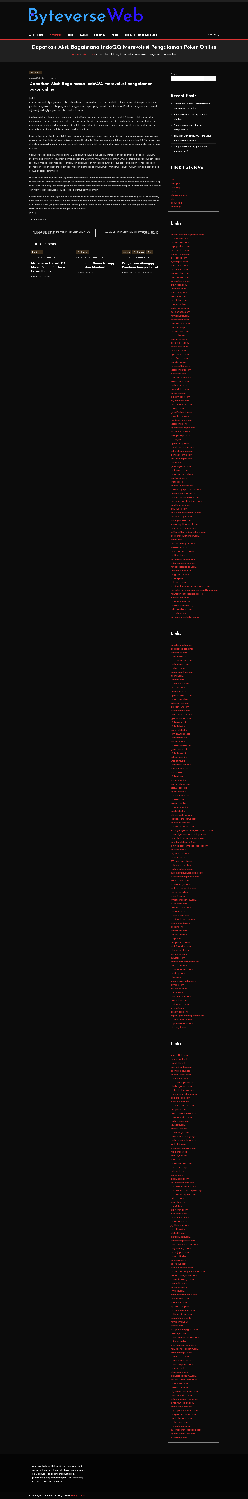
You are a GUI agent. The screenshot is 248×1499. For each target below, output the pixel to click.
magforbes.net (179, 1151)
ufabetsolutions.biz (181, 764)
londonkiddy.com (180, 597)
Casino (84, 35)
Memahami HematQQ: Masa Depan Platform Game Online (48, 267)
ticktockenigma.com (182, 458)
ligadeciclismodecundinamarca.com (190, 586)
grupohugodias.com (181, 922)
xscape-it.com (178, 857)
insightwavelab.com (181, 431)
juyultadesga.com (180, 884)
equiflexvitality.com (181, 504)
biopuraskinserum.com (183, 1310)
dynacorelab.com (180, 277)
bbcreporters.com (180, 822)
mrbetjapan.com (180, 1252)
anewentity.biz (178, 1256)
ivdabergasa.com (180, 880)
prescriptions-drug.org (183, 1136)
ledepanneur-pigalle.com (184, 1329)
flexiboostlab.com (180, 365)
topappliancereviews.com (184, 1410)
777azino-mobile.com (182, 861)
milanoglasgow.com (181, 1352)
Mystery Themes (77, 1495)
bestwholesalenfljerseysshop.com (189, 838)
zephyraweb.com (180, 304)
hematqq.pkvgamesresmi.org (48, 1481)
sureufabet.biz (178, 780)
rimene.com (177, 1325)
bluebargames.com (181, 1086)
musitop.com (178, 973)
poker (174, 191)
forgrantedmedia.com (183, 1105)
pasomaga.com (179, 1011)
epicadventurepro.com (183, 427)
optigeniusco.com (180, 311)
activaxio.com (178, 392)
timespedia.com (179, 1221)
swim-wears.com (180, 1101)
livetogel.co (177, 481)
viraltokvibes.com (180, 1144)
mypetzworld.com (180, 892)
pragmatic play (67, 1473)
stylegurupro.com (180, 400)
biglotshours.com (180, 706)
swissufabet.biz (179, 741)
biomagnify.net (179, 1027)
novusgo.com (178, 439)
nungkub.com (178, 992)
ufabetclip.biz (178, 726)
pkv (172, 179)
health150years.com (181, 1132)
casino (133, 272)
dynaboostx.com (180, 354)
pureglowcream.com (182, 1267)
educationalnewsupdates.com (187, 234)
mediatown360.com (181, 1387)
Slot (70, 35)
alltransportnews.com (182, 814)
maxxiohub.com (179, 300)
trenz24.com (177, 1205)
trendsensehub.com (181, 454)
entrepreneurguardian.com (185, 535)
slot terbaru (44, 1466)
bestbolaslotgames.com (184, 528)
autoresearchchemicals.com (186, 1429)
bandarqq (176, 187)
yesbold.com (177, 679)
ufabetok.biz (177, 799)
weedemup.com (179, 547)
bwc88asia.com (179, 903)
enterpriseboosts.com (183, 1182)
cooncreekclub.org (180, 1070)
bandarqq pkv (78, 1469)
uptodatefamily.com (182, 969)
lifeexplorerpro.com (181, 435)
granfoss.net (177, 1368)
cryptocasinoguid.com (183, 826)
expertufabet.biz (180, 729)
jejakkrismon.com (180, 1225)
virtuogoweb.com (180, 702)
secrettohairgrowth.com (184, 1275)
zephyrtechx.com (180, 338)
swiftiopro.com (179, 373)
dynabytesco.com (180, 396)
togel (128, 35)
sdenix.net (176, 1159)
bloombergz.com (180, 1178)
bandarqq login (75, 1466)
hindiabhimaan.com (181, 1418)
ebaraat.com (178, 687)
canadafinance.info (181, 1317)
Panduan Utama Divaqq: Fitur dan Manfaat (190, 116)
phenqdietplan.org (180, 950)
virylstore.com (178, 1124)
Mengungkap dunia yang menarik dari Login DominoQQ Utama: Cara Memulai (61, 232)
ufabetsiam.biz (179, 737)
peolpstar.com (178, 1109)
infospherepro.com (181, 416)
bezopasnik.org (179, 1286)
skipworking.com (179, 1209)
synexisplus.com (179, 261)
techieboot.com (179, 668)
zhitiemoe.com (179, 988)
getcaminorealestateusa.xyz (186, 616)
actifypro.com (178, 350)
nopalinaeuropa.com (182, 1023)
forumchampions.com (182, 1082)
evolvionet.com (179, 257)
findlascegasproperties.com (186, 489)
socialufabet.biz (179, 768)
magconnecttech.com (183, 474)
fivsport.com (177, 938)
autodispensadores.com (184, 558)
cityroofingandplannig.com (185, 876)
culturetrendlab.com (182, 450)
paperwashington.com (183, 543)
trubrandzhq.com (180, 327)
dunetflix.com (178, 957)
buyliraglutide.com (180, 710)
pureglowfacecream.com (184, 1244)
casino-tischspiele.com (183, 1194)
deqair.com (177, 926)
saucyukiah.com (179, 1055)
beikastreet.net (179, 1059)
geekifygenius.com (181, 466)
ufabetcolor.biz (179, 753)
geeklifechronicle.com (182, 412)
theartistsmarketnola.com (185, 1337)
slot (152, 272)
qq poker (37, 1469)
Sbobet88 (99, 35)
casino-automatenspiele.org (186, 1190)
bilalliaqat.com (178, 555)
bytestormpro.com (181, 443)
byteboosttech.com (181, 695)
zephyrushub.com (180, 246)
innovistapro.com (180, 362)
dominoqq (176, 202)
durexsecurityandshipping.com (187, 872)
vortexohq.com (179, 423)
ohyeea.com (177, 984)
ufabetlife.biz (178, 760)
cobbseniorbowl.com (182, 865)
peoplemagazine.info (182, 648)
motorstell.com (179, 1128)
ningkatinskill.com (180, 934)
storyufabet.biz (179, 787)
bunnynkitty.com (179, 1283)
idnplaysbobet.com (181, 520)
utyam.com (177, 977)
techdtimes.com (180, 664)
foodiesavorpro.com (181, 419)
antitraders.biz (178, 849)
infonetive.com (179, 1302)
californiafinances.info (182, 1314)
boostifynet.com (180, 331)
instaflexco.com (179, 358)
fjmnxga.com (178, 1290)
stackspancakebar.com (183, 1344)
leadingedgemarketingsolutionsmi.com (192, 830)
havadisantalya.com (181, 660)
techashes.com (179, 652)
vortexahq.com (179, 292)
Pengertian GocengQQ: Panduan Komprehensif (190, 149)
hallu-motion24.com (181, 1360)
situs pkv (175, 183)
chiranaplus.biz (178, 1341)
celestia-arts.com (180, 1078)
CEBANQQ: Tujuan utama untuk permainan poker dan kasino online (131, 232)
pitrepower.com (179, 1383)
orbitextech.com (179, 470)
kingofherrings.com (181, 1248)
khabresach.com (179, 1422)
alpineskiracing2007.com (184, 1375)
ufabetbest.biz (179, 776)
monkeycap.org (179, 1155)
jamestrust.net (179, 1202)
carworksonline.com (181, 1117)
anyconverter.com (180, 1217)
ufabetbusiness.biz (181, 745)
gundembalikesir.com (182, 671)
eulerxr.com (177, 462)
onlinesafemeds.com (182, 714)
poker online (75, 1477)
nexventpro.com (179, 335)
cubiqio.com (177, 408)
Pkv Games (56, 35)
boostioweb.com (180, 242)
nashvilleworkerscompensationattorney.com (194, 589)
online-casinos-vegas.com (185, 1398)
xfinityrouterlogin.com (182, 1402)
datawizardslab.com (182, 404)
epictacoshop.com (181, 1306)
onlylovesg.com (179, 508)
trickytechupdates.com (183, 1414)
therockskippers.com (182, 1364)
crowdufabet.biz (179, 807)
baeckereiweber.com (182, 644)
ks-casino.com (178, 911)
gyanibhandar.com (181, 718)
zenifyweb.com (179, 477)
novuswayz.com (179, 346)
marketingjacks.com (181, 1406)
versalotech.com (180, 381)
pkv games (43, 219)
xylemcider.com (179, 1000)
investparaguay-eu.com (184, 899)
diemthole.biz (178, 1229)
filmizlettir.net (178, 1063)
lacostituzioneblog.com (183, 980)
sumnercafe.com (180, 953)
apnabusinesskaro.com (183, 1433)
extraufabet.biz (179, 756)
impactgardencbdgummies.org (187, 1015)
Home (40, 35)
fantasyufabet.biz (180, 733)
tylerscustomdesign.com (184, 1113)
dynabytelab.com (180, 253)
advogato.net (178, 1171)
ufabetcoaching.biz (181, 601)
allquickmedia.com (181, 1236)
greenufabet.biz (179, 749)
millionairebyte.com (181, 609)
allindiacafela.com (180, 1371)
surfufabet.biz (178, 772)
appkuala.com (178, 1259)
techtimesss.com (180, 1120)
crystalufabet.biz (180, 795)
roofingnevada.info (181, 570)
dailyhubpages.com (181, 516)
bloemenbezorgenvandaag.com (188, 1271)
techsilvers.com (179, 930)
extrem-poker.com (181, 907)
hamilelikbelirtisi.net (181, 377)
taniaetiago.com (180, 1004)
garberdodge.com (180, 1097)
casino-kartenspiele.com (184, 1186)
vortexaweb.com (180, 307)
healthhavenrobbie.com (183, 493)
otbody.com (177, 1198)
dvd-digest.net (179, 1333)
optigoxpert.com (180, 342)
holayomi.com (178, 582)
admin (54, 78)
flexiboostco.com (180, 238)
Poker (115, 35)
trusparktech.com (180, 323)
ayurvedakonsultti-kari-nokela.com (189, 845)
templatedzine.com (181, 942)
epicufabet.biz (178, 791)
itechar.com (177, 675)
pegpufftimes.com (181, 1074)
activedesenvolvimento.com (186, 512)
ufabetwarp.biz (179, 722)
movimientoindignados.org (185, 961)
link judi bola (58, 1466)
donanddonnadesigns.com (185, 497)
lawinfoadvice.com (181, 946)
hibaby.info (176, 539)
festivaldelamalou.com (183, 1090)
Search (212, 34)
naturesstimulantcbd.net (184, 1019)
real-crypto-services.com (184, 888)
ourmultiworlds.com (181, 1066)
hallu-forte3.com (180, 1356)
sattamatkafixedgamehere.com (188, 531)
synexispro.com (179, 578)
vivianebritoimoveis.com (183, 1147)
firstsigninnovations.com (184, 1093)
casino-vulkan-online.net (184, 1379)
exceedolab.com (180, 389)
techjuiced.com (179, 691)
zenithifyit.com (178, 296)
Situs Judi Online (147, 35)
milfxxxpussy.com (180, 965)
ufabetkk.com (178, 1232)
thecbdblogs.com (180, 1425)
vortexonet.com (179, 265)
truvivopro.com (179, 284)
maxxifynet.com (179, 269)
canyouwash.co (179, 656)
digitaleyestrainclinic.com (184, 1391)
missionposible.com (181, 1395)
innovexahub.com (180, 273)
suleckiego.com (179, 1437)
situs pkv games (179, 195)
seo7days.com (178, 1263)
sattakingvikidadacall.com (184, 524)
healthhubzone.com (181, 683)
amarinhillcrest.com (181, 1163)
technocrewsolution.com (184, 1140)
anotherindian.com (181, 996)
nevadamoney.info (181, 1321)
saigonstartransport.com (184, 1294)
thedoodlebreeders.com (184, 919)
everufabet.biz (178, 803)
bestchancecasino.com (183, 551)
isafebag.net (177, 1174)
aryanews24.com (180, 853)
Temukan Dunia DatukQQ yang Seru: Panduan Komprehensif (192, 138)
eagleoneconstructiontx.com (186, 501)
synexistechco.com (181, 280)
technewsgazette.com (183, 1240)
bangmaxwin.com (180, 1298)
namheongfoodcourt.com (185, 1348)
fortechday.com (179, 613)
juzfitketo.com (178, 1007)
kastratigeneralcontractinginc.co (188, 834)
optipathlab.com (180, 250)
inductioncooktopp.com (183, 562)
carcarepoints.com (181, 915)
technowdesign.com (182, 868)
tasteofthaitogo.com (182, 1279)
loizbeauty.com (179, 1213)
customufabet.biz (180, 783)
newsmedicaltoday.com (184, 566)
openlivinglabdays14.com (184, 841)
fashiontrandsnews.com (183, 818)
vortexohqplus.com (181, 369)
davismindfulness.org (182, 605)
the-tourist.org (179, 1167)
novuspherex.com (180, 315)
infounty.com (178, 895)
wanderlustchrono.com (183, 447)
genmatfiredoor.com (182, 485)
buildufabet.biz (179, 811)
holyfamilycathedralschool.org (187, 593)
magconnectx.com (181, 574)
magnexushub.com (181, 699)
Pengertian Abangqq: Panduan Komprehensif (189, 127)
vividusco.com (178, 288)
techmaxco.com (179, 385)
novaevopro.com (180, 319)
